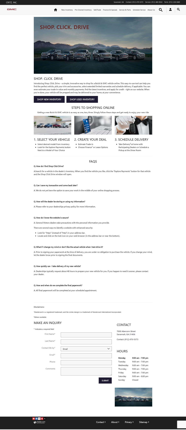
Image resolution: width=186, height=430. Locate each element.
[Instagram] (39, 418)
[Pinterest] (42, 418)
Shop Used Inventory (82, 99)
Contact (100, 422)
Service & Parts (125, 10)
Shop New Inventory (49, 99)
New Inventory (67, 10)
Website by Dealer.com (39, 422)
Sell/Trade (97, 10)
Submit (105, 380)
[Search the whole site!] (178, 9)
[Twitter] (45, 418)
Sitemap (143, 422)
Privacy (128, 422)
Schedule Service (139, 10)
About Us (151, 10)
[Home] (12, 9)
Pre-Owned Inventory (83, 10)
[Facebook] (36, 418)
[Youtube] (33, 418)
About (114, 422)
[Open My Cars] (170, 10)
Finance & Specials (110, 10)
